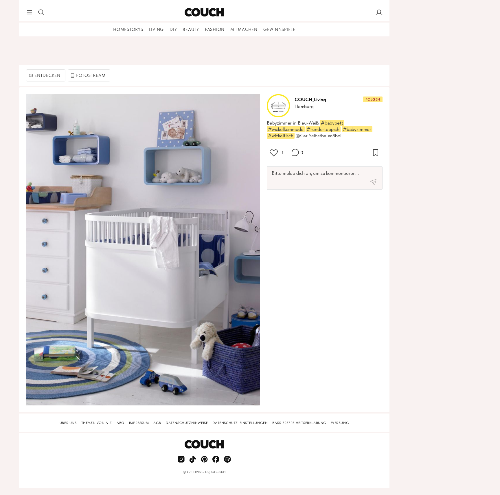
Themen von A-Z (96, 423)
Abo (120, 423)
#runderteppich (323, 129)
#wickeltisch (280, 135)
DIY (173, 29)
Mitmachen (244, 29)
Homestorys (128, 29)
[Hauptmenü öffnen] (29, 12)
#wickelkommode (286, 129)
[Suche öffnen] (41, 12)
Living (156, 29)
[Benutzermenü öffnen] (379, 12)
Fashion (215, 29)
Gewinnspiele (279, 29)
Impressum (139, 423)
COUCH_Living (310, 99)
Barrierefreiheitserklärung (299, 423)
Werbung (340, 423)
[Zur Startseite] (204, 12)
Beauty (191, 29)
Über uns (68, 423)
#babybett (332, 123)
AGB (157, 423)
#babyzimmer (357, 129)
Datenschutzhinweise (187, 423)
